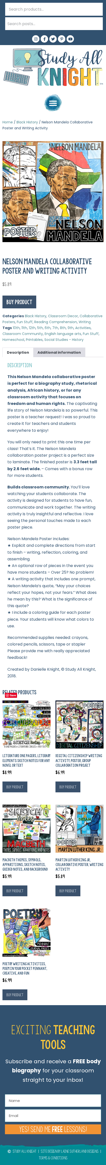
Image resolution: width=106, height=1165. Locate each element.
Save (13, 695)
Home (7, 122)
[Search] (96, 23)
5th (40, 327)
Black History (27, 122)
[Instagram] (35, 39)
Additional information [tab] (59, 352)
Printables (34, 339)
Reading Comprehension (55, 321)
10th (16, 327)
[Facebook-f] (44, 39)
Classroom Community (22, 333)
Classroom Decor (63, 316)
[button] (53, 103)
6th (48, 327)
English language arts (63, 333)
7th (55, 327)
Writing (85, 321)
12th (32, 327)
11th (24, 327)
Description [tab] (18, 352)
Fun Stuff (25, 321)
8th (63, 327)
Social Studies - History (64, 339)
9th (70, 327)
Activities (83, 327)
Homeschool (13, 339)
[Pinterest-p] (61, 39)
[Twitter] (53, 39)
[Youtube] (70, 39)
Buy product (19, 302)
